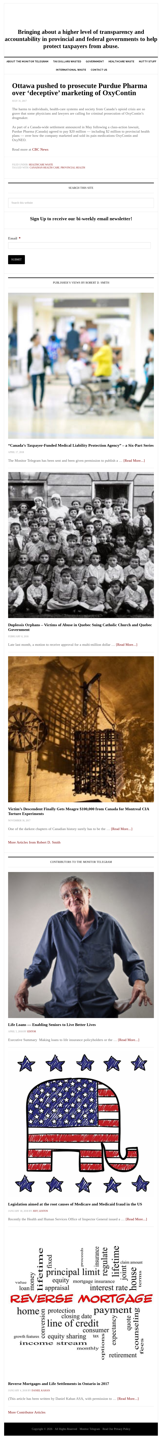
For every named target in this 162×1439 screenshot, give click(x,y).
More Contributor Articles (26, 1412)
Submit (16, 259)
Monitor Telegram (81, 16)
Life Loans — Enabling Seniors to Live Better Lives (52, 1024)
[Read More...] (134, 461)
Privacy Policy (122, 1429)
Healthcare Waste (41, 164)
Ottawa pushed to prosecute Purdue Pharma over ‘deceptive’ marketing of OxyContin (79, 89)
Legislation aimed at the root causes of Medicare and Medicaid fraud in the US (75, 1204)
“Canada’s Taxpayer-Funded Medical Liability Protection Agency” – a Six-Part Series (81, 445)
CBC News (40, 149)
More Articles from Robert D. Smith (34, 842)
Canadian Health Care (44, 167)
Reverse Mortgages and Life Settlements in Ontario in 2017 (58, 1383)
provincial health (73, 167)
